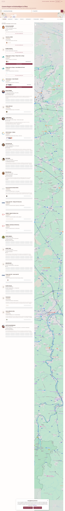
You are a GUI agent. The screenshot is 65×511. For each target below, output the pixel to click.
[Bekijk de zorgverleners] (19, 43)
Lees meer (18, 121)
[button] (55, 357)
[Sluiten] (47, 500)
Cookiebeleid (35, 505)
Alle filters (4, 19)
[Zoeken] (62, 11)
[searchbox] (16, 11)
